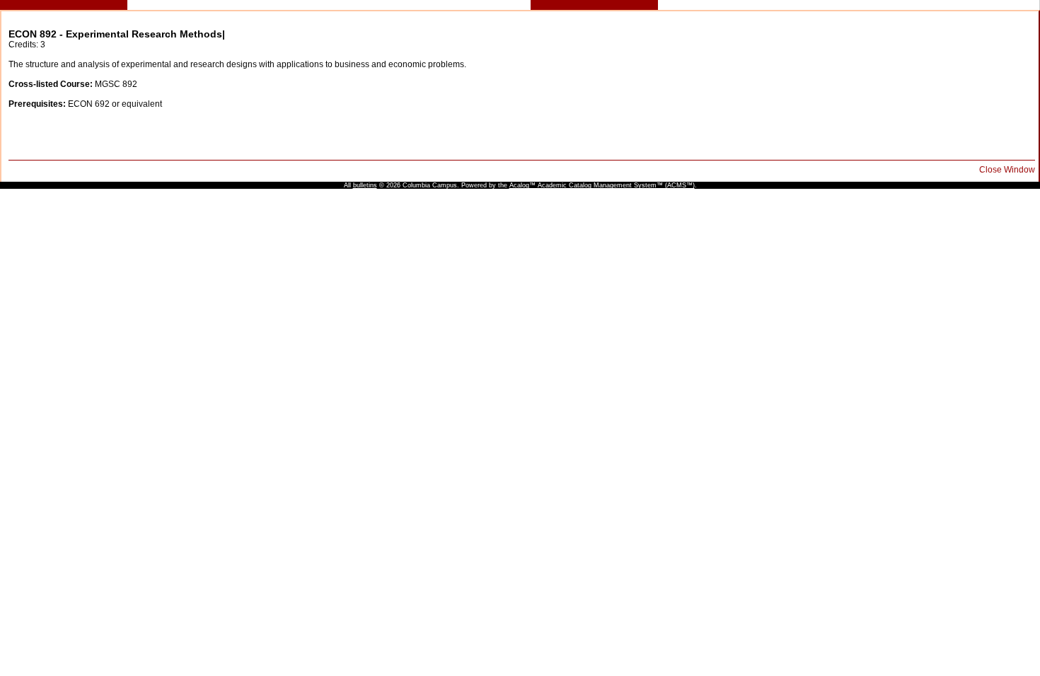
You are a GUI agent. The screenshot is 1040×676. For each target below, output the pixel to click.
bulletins (365, 185)
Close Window (1007, 170)
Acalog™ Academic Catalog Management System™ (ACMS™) (602, 185)
